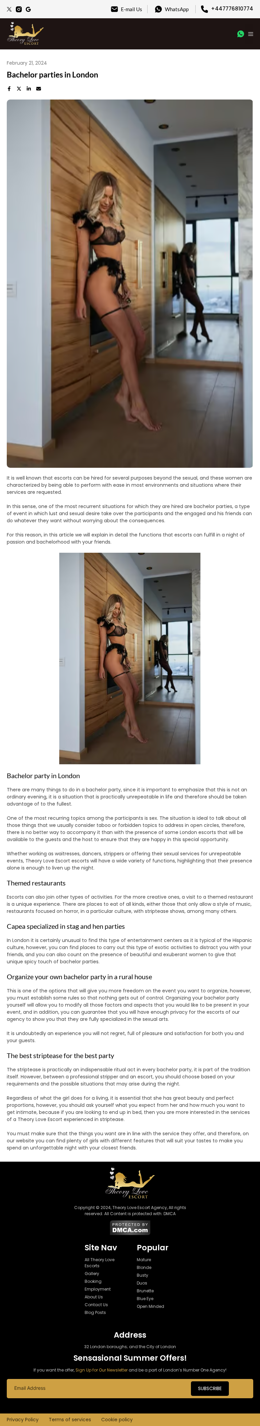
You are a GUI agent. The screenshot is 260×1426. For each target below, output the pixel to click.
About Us (94, 1297)
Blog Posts (95, 1312)
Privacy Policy (23, 1419)
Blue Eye (145, 1298)
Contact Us (96, 1305)
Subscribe (210, 1388)
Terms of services (70, 1419)
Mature (144, 1260)
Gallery (92, 1273)
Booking (93, 1281)
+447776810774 (232, 8)
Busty (142, 1275)
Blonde (144, 1267)
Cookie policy (117, 1419)
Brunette (145, 1291)
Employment (98, 1289)
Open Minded (150, 1306)
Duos (142, 1283)
